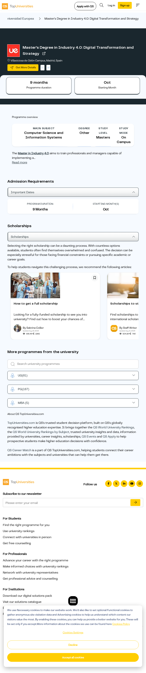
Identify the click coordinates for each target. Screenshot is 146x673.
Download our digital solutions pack (27, 596)
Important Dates (22, 192)
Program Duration (40, 203)
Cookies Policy (121, 624)
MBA (23, 403)
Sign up (124, 5)
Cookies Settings (73, 632)
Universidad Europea (20, 19)
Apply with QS (85, 6)
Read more (19, 162)
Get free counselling (17, 543)
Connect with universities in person (27, 537)
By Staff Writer (128, 327)
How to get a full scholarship (36, 303)
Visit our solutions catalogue (22, 602)
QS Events (89, 436)
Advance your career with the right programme (35, 560)
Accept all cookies (73, 657)
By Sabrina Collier (33, 327)
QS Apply (109, 436)
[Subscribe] (135, 502)
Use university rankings (18, 531)
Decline (73, 645)
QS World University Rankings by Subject (41, 432)
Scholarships (20, 237)
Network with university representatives (30, 572)
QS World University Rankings (113, 427)
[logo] (17, 5)
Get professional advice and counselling (30, 579)
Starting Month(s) (106, 203)
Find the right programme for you (26, 525)
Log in (111, 5)
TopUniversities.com (21, 423)
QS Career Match (19, 450)
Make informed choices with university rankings (35, 566)
